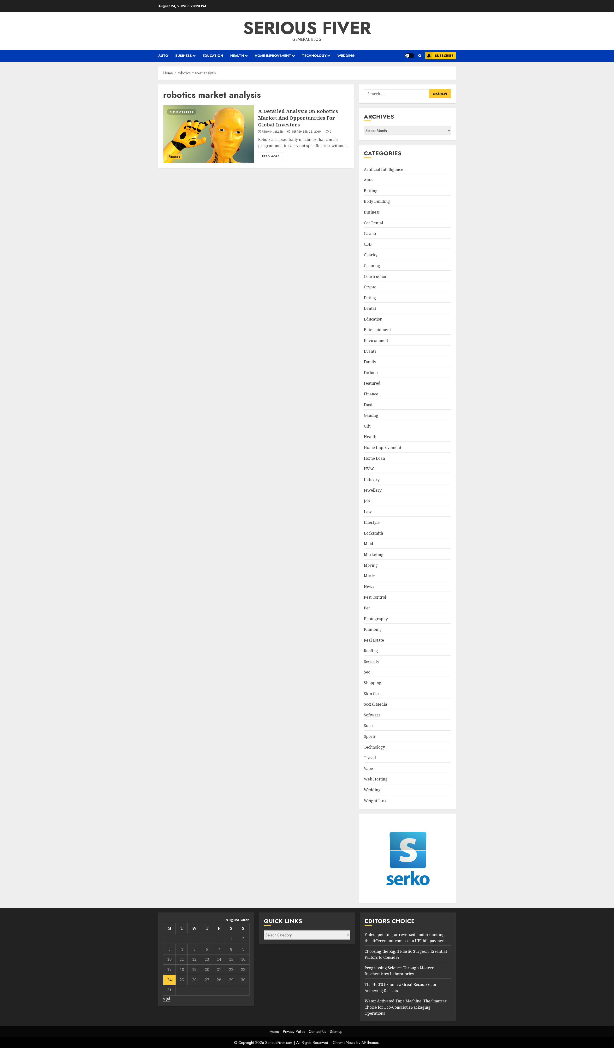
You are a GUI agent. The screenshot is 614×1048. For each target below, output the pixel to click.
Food (368, 404)
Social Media (375, 704)
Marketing (374, 554)
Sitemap (336, 1031)
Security (371, 661)
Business (183, 55)
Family (370, 361)
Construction (375, 276)
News (369, 586)
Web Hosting (376, 779)
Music (369, 575)
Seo (367, 672)
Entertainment (377, 329)
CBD (368, 244)
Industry (372, 479)
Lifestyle (372, 522)
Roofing (371, 650)
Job (367, 501)
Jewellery (373, 490)
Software (372, 715)
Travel (370, 757)
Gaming (371, 415)
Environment (376, 340)
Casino (370, 233)
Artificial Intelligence (383, 169)
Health (237, 55)
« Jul (166, 998)
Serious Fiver (307, 27)
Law (368, 511)
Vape (368, 768)
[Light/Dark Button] (409, 55)
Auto (163, 55)
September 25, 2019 (306, 132)
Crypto (370, 287)
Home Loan (374, 458)
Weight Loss (375, 800)
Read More (270, 156)
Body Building (377, 201)
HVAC (369, 468)
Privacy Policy (294, 1031)
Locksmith (373, 533)
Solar (368, 725)
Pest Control (375, 597)
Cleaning (372, 265)
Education (213, 55)
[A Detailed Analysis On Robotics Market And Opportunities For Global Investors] (208, 134)
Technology (314, 55)
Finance (174, 157)
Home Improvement (273, 55)
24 (169, 979)
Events (370, 351)
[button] (420, 55)
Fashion (371, 372)
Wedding (346, 55)
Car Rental (373, 223)
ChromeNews (344, 1042)
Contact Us (317, 1031)
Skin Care (373, 693)
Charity (371, 254)
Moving (371, 565)
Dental (370, 308)
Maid (368, 543)
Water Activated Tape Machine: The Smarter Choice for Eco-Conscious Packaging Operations (406, 1007)
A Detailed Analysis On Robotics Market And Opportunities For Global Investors (298, 118)
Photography (376, 618)
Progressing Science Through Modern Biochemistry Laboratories (399, 971)
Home (274, 1031)
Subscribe (444, 55)
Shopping (372, 682)
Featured (372, 383)
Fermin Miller (272, 132)
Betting (371, 190)
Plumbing (373, 629)
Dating (370, 297)
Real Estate (374, 640)
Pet (367, 608)
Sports (370, 736)
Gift (367, 426)
